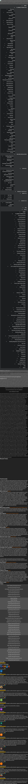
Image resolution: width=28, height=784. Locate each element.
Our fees (10, 182)
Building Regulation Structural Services (9, 180)
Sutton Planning (14, 600)
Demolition (11, 101)
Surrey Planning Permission (13, 636)
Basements (11, 91)
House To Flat (10, 93)
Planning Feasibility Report (11, 133)
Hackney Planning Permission (14, 641)
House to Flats (10, 24)
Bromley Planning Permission (14, 652)
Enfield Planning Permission (13, 629)
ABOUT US (24, 193)
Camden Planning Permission (14, 656)
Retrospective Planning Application (9, 139)
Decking (11, 115)
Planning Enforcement (11, 149)
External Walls (10, 103)
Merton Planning (14, 598)
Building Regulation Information (10, 157)
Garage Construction (11, 61)
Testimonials (9, 198)
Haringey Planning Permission (14, 654)
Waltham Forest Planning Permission (14, 621)
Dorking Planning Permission (14, 609)
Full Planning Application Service (9, 174)
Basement (11, 55)
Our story (10, 195)
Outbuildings (10, 43)
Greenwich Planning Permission (14, 605)
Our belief (10, 197)
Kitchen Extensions (12, 27)
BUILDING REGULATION (22, 154)
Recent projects (8, 189)
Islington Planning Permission (14, 612)
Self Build (11, 122)
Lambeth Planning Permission (14, 616)
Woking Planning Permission (14, 625)
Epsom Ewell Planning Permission (14, 632)
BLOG (25, 209)
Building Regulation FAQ (10, 166)
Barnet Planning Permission (13, 647)
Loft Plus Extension (12, 15)
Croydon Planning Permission (14, 590)
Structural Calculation (11, 145)
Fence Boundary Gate (11, 58)
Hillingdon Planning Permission (14, 630)
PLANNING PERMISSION (21, 7)
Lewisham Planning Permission (14, 643)
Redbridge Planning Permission (14, 601)
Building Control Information (10, 160)
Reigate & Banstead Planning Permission (14, 658)
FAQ (26, 207)
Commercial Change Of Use (11, 152)
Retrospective (10, 45)
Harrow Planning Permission (14, 592)
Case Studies (9, 187)
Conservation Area (12, 53)
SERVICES (24, 168)
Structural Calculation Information (8, 163)
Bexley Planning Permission (13, 627)
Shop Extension (10, 38)
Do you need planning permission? (8, 79)
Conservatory (10, 63)
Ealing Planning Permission (14, 614)
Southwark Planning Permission (14, 596)
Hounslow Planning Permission (14, 587)
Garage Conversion (11, 30)
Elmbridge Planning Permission (14, 649)
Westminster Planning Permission (14, 620)
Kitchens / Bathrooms (12, 109)
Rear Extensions (9, 20)
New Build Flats (10, 47)
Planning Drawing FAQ (10, 127)
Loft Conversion (10, 12)
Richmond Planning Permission (14, 610)
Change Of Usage (13, 36)
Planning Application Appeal (9, 76)
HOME (25, 5)
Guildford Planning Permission (14, 638)
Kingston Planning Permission (14, 623)
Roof (12, 124)
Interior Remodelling (11, 33)
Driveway (11, 67)
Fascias (11, 111)
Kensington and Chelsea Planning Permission (14, 589)
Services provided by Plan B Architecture (8, 171)
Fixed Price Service (12, 185)
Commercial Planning (11, 130)
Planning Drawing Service (10, 177)
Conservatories (10, 113)
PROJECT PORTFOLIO (22, 191)
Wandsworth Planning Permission (14, 607)
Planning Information (10, 73)
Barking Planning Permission (14, 660)
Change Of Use (10, 89)
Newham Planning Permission (14, 594)
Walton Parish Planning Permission (14, 634)
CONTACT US (24, 200)
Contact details (9, 202)
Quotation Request (11, 205)
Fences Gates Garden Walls (11, 99)
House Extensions (12, 18)
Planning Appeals (12, 136)
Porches (11, 65)
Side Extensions (9, 22)
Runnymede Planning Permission (14, 650)
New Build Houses (12, 50)
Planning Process (11, 70)
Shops (11, 106)
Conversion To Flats (12, 142)
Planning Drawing (11, 10)
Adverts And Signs (12, 41)
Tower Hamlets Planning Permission (14, 585)
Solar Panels (10, 117)
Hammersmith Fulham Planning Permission (13, 618)
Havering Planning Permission (14, 603)
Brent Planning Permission (14, 640)
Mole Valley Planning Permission (13, 645)
